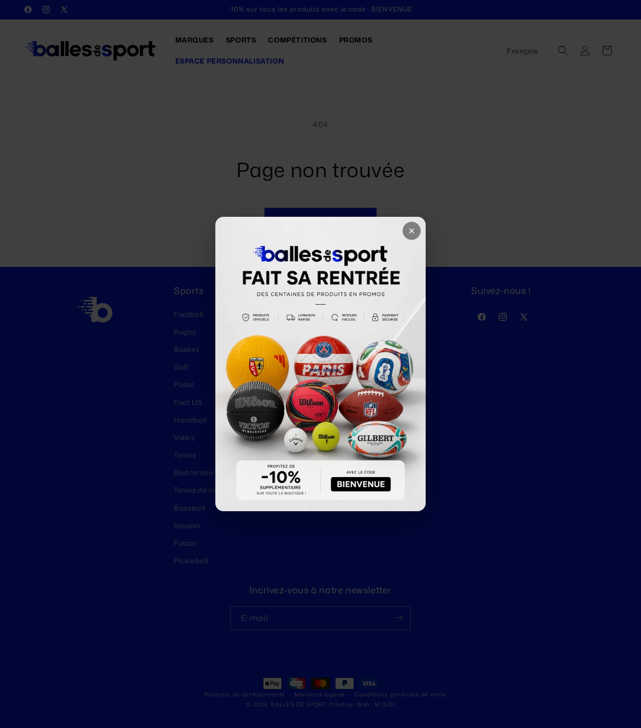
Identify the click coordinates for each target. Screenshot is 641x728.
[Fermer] (412, 231)
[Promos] (320, 364)
